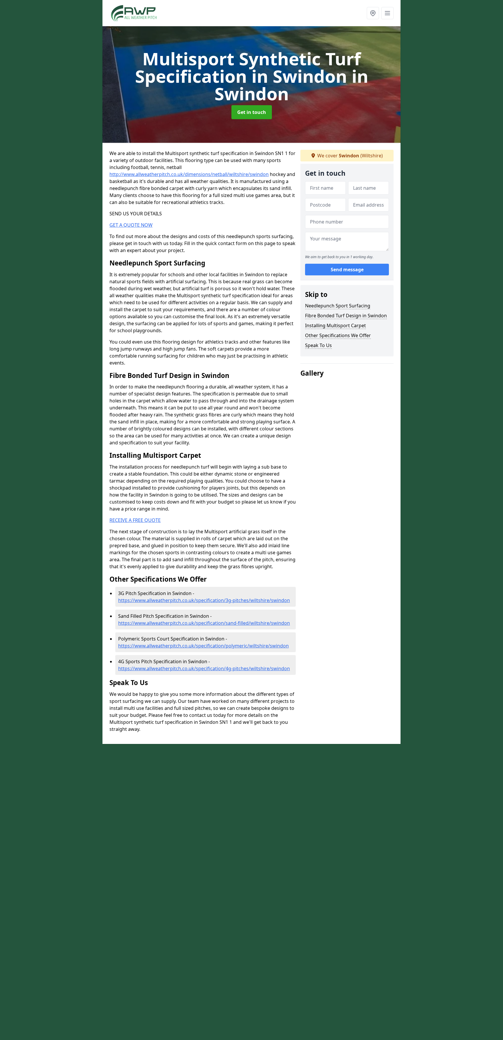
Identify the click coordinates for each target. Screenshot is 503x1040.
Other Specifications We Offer (338, 335)
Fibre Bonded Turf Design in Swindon (346, 315)
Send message (347, 269)
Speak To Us (318, 345)
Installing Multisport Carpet (335, 325)
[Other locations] (373, 13)
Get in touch (251, 112)
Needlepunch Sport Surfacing (337, 305)
